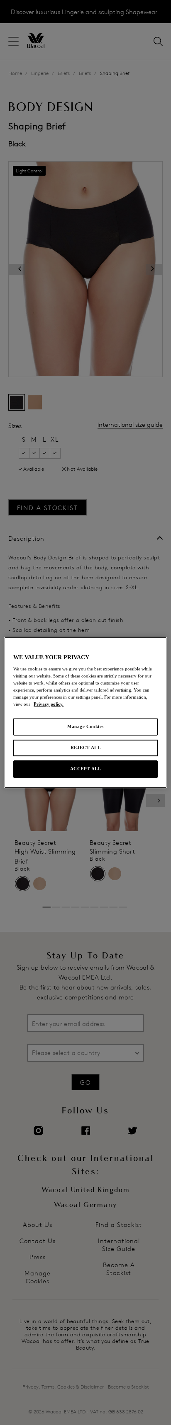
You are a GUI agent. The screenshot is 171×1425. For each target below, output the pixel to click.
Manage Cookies (85, 726)
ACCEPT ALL (85, 768)
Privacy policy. (49, 704)
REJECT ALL (86, 747)
